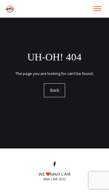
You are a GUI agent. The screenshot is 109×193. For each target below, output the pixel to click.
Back (54, 90)
